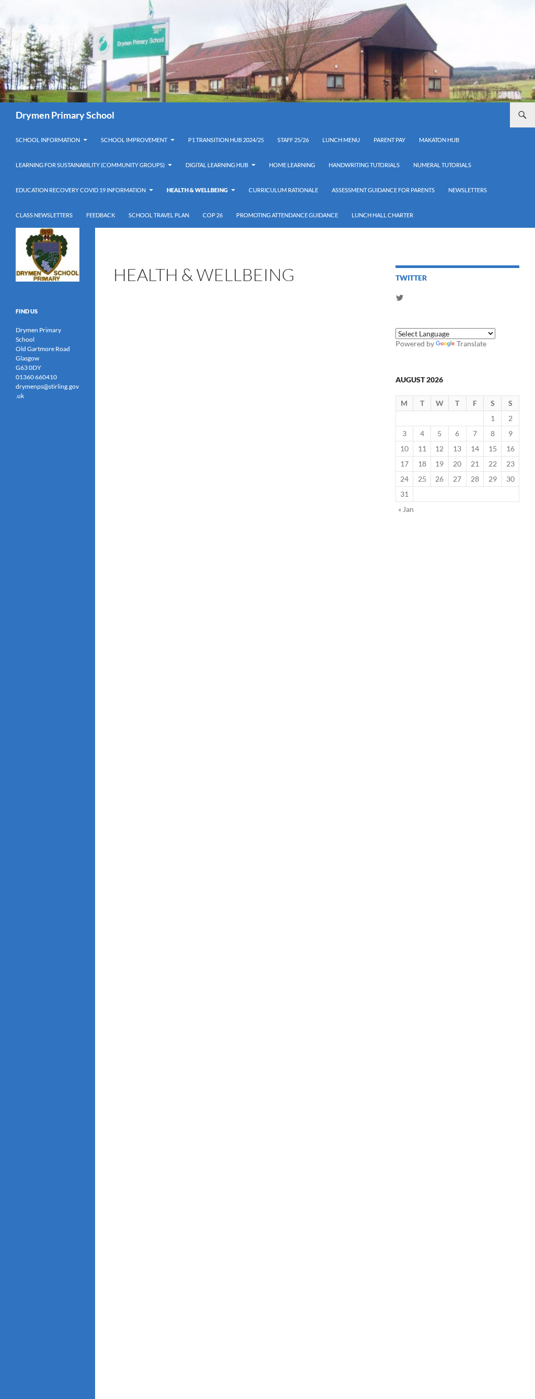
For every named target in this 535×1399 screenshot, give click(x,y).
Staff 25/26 (293, 139)
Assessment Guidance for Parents (383, 189)
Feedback (100, 215)
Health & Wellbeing (197, 189)
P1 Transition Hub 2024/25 (226, 139)
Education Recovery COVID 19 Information (81, 189)
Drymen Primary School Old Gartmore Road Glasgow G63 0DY (43, 348)
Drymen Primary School (65, 115)
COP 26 (213, 215)
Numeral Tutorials (442, 164)
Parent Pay (389, 139)
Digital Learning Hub (216, 164)
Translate (471, 343)
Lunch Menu (341, 139)
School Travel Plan (159, 215)
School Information (48, 139)
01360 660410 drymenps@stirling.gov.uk (47, 386)
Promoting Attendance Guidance (287, 215)
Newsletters (467, 189)
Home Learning (292, 164)
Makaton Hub (439, 139)
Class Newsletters (44, 215)
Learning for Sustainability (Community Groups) (90, 164)
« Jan (406, 509)
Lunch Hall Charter (382, 215)
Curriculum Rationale (283, 189)
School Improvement (134, 139)
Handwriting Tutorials (364, 164)
